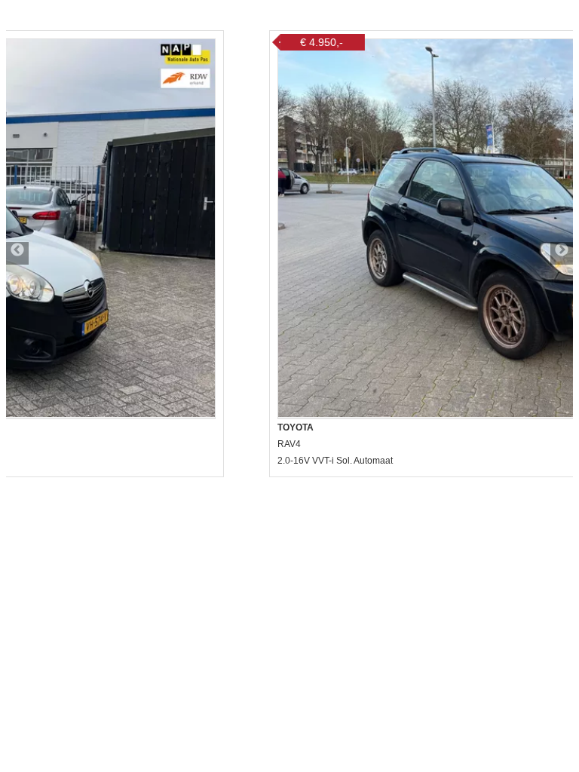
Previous (17, 253)
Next (561, 253)
